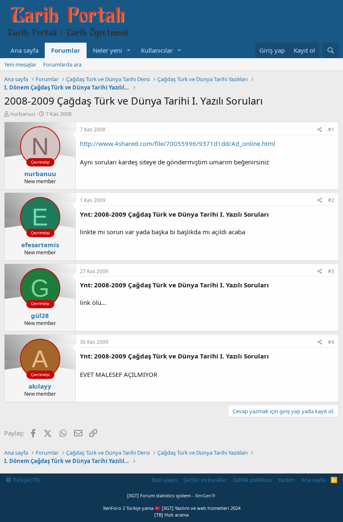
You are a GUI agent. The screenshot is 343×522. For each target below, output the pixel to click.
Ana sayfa (24, 50)
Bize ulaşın (164, 480)
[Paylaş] (320, 130)
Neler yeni (107, 50)
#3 (331, 271)
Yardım (286, 480)
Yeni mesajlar (20, 64)
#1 (331, 129)
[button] (129, 50)
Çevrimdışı (40, 162)
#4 (331, 341)
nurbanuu (22, 114)
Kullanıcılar (157, 50)
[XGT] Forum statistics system (171, 495)
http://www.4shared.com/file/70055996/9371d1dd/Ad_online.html (177, 143)
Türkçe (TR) (25, 480)
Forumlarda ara (62, 64)
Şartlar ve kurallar (205, 480)
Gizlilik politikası (252, 480)
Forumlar (65, 50)
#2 (331, 200)
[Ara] (331, 50)
